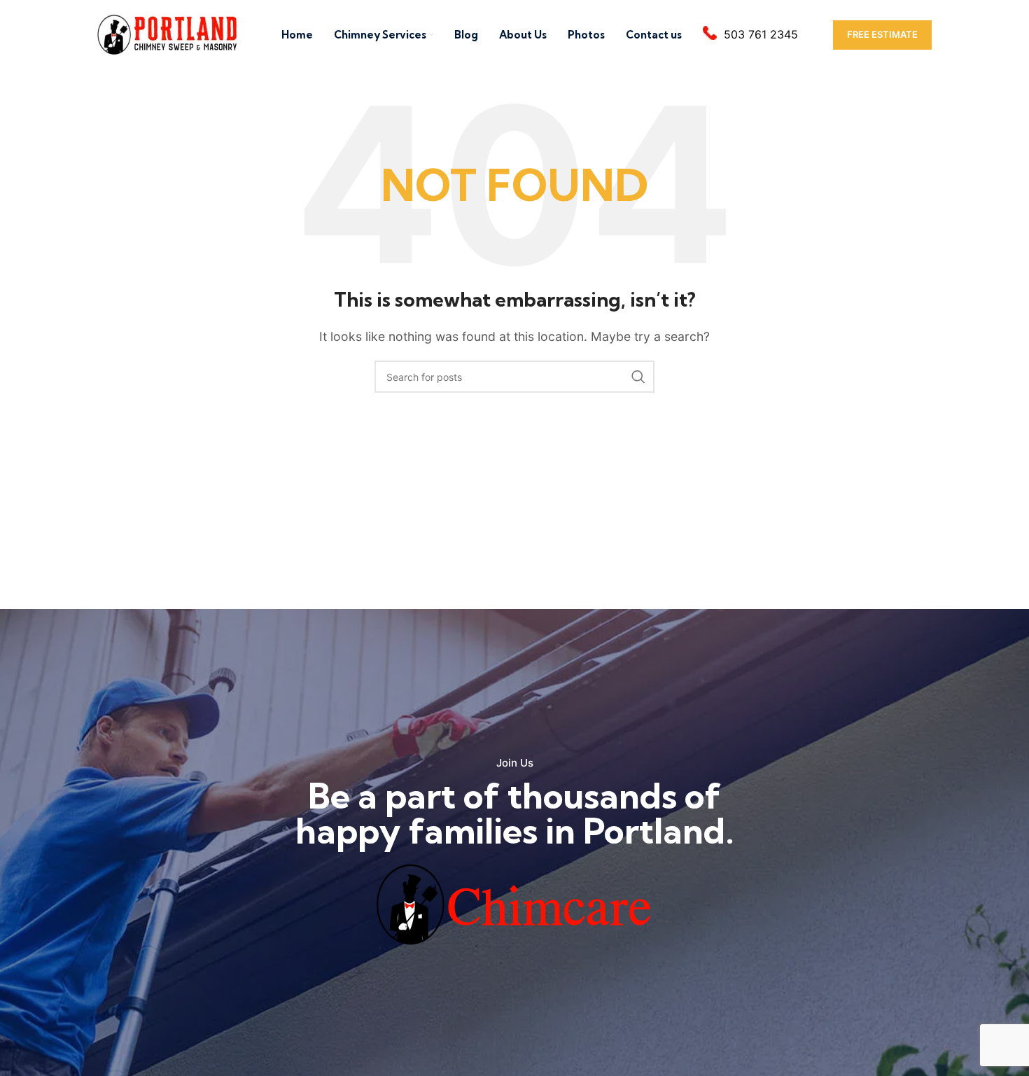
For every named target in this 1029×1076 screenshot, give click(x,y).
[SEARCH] (638, 377)
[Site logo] (168, 34)
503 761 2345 (761, 34)
